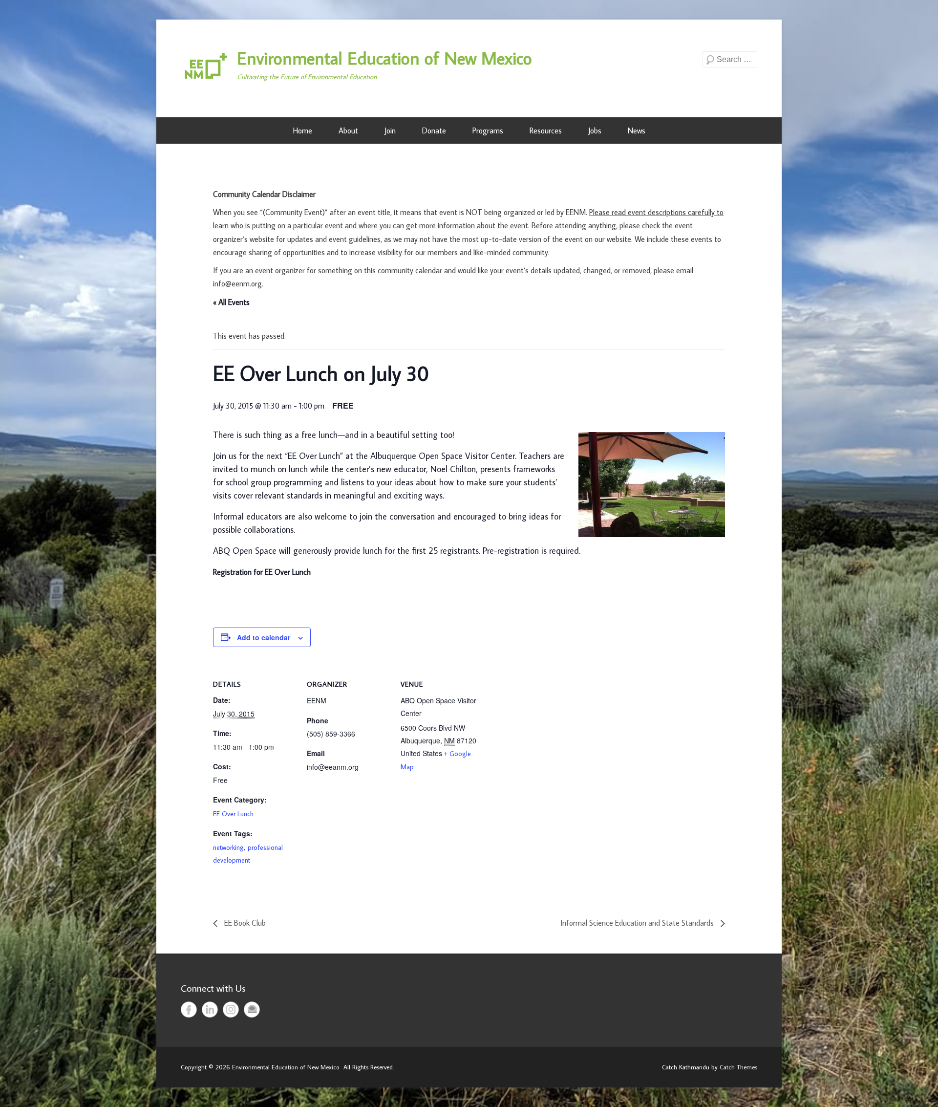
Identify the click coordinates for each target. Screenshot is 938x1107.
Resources (546, 130)
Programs (487, 130)
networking (228, 847)
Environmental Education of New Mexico (384, 57)
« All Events (231, 302)
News (636, 130)
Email (252, 1009)
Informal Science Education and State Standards (638, 923)
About (348, 130)
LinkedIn (210, 1009)
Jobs (594, 130)
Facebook (189, 1009)
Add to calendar (263, 637)
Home (302, 130)
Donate (434, 130)
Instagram (231, 1009)
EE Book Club (244, 923)
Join (390, 130)
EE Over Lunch (233, 813)
